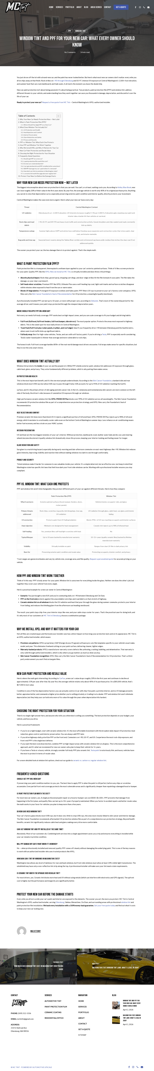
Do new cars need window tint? (33, 164)
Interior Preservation (30, 135)
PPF (69, 31)
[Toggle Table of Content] (57, 116)
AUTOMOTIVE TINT (53, 1001)
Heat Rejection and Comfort (32, 132)
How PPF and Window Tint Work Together (35, 145)
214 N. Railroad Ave (19, 1028)
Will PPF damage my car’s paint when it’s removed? (40, 169)
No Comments (70, 52)
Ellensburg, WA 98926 (20, 1031)
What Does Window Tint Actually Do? (33, 127)
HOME (81, 1001)
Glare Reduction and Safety (32, 137)
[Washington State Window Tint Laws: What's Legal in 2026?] (115, 967)
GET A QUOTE (84, 1029)
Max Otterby (35, 931)
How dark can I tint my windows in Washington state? (40, 171)
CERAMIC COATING (53, 1012)
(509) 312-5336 (24, 1013)
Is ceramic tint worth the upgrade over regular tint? (39, 173)
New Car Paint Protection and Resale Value (35, 151)
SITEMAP (82, 1035)
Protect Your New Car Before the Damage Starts (38, 176)
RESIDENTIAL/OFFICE (54, 1018)
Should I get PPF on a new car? (33, 159)
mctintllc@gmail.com (25, 1019)
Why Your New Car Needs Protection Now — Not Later (40, 119)
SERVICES (82, 1007)
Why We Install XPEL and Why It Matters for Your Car (39, 148)
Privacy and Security (30, 140)
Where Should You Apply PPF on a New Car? (37, 125)
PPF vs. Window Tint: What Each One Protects (37, 142)
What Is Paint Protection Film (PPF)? (33, 122)
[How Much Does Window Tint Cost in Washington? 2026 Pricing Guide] (38, 967)
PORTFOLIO (83, 1012)
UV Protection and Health (31, 130)
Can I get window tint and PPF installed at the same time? (41, 166)
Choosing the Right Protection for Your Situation (37, 153)
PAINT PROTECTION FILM (56, 1007)
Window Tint (80, 31)
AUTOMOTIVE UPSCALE (42, 1067)
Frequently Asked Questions (30, 156)
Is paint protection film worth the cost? (35, 161)
